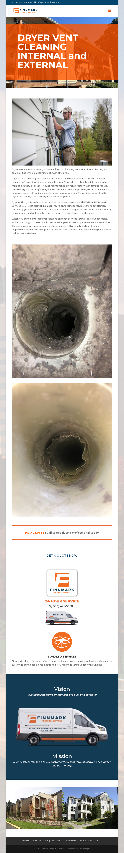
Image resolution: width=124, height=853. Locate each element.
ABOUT (37, 840)
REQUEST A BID (53, 840)
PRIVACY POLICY (89, 840)
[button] (109, 12)
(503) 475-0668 (62, 606)
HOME (25, 840)
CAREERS (71, 840)
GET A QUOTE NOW (62, 555)
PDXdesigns (84, 849)
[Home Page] (25, 10)
